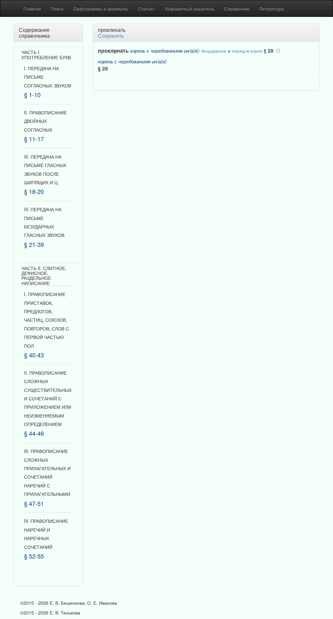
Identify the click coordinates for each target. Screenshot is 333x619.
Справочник (236, 8)
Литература (271, 8)
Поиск (57, 8)
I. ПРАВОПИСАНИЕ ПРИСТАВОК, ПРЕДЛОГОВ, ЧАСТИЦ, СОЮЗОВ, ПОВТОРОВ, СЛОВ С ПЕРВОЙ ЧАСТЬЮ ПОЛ (46, 320)
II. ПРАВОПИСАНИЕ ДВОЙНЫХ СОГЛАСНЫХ (45, 121)
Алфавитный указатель (189, 8)
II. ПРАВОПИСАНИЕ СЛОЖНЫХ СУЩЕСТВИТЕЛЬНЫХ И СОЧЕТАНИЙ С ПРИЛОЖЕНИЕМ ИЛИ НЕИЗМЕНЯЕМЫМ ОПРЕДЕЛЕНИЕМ (48, 398)
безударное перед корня (231, 50)
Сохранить (111, 35)
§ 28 (103, 68)
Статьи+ (146, 8)
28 (270, 50)
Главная (32, 8)
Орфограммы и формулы (100, 8)
